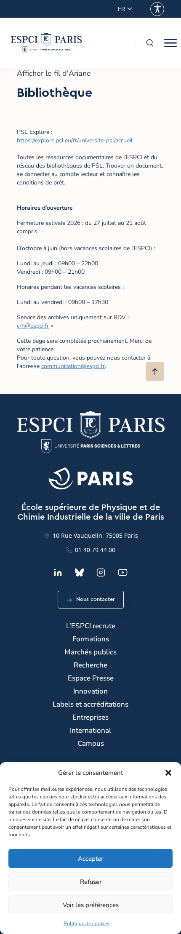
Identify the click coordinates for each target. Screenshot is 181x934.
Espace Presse (91, 678)
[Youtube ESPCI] (123, 572)
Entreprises (90, 717)
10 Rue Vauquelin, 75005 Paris (95, 535)
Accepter (90, 858)
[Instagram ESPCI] (100, 572)
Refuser (90, 882)
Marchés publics (90, 652)
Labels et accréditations (90, 704)
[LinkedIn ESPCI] (57, 572)
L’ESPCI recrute (90, 626)
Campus (90, 743)
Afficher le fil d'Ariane (54, 73)
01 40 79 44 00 (95, 550)
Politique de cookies (86, 923)
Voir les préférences (91, 905)
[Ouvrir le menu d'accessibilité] (157, 9)
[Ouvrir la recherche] (149, 43)
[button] (168, 773)
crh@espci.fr (33, 326)
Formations (90, 639)
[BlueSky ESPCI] (79, 572)
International (90, 730)
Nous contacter (95, 599)
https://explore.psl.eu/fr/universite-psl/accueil (75, 140)
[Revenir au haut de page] (155, 371)
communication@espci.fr (73, 366)
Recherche (90, 665)
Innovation (90, 691)
